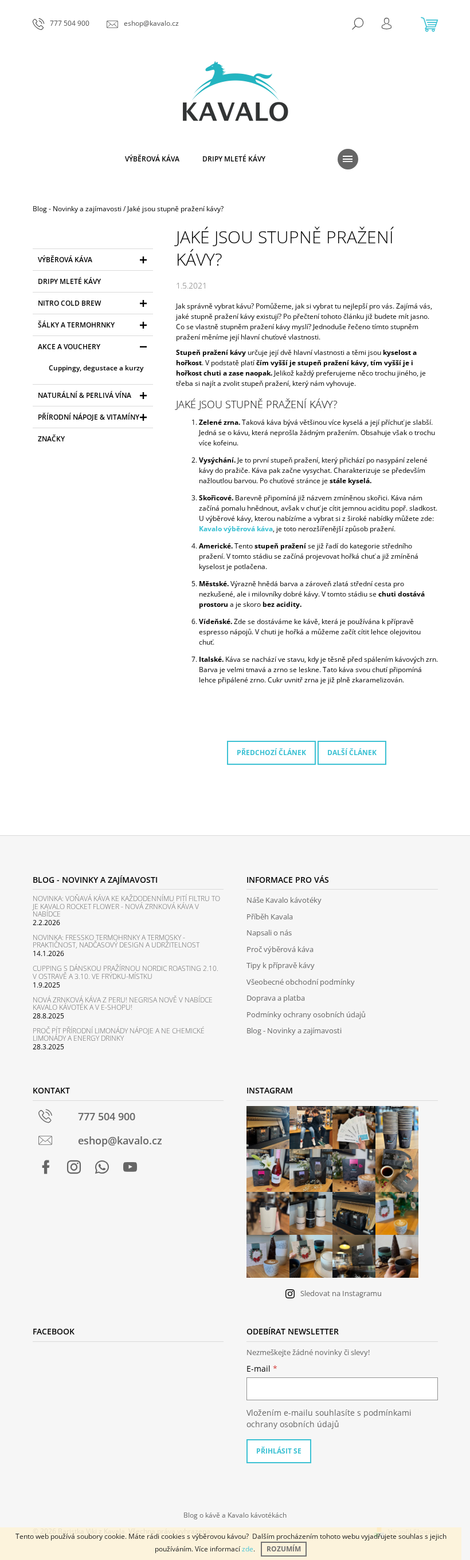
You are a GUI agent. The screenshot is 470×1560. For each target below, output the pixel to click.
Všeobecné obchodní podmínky (300, 982)
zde (247, 1549)
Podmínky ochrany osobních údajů (306, 1014)
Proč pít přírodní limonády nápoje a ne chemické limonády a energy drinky (119, 1034)
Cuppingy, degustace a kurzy (96, 368)
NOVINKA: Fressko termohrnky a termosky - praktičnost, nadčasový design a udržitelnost (116, 941)
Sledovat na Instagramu (341, 1293)
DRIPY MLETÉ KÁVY (69, 281)
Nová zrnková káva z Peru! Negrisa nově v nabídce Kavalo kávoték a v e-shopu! (123, 1003)
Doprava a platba (275, 998)
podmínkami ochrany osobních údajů (329, 1418)
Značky (51, 439)
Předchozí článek (271, 752)
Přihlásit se (278, 1451)
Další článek (352, 752)
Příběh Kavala (269, 916)
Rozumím (284, 1549)
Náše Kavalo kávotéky (284, 900)
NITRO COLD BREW (69, 303)
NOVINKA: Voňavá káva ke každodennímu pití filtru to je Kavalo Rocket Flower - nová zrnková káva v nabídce (126, 906)
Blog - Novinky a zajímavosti (294, 1030)
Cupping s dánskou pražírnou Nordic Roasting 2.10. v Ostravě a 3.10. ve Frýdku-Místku (125, 972)
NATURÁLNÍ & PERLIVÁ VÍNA (84, 395)
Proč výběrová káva (280, 949)
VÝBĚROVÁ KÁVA (65, 259)
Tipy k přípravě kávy (280, 965)
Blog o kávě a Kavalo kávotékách (235, 1515)
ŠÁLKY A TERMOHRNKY (76, 325)
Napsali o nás (269, 932)
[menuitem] (152, 159)
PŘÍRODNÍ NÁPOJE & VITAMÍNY (88, 417)
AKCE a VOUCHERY (69, 347)
